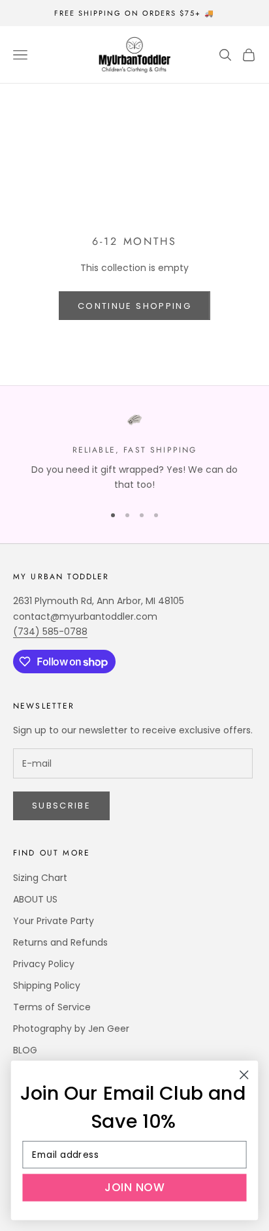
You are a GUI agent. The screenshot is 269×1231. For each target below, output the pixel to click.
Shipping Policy (46, 985)
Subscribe (61, 805)
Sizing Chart (40, 877)
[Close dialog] (243, 1074)
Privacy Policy (43, 963)
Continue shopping (134, 306)
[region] (134, 452)
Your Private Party (53, 920)
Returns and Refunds (60, 942)
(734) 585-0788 (50, 631)
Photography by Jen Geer (71, 1028)
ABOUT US (35, 899)
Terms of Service (52, 1007)
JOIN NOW (134, 1188)
